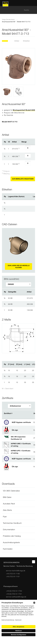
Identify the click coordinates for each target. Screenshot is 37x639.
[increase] (33, 149)
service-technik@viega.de (15, 571)
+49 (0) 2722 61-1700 (14, 591)
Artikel (16, 41)
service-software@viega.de (16, 597)
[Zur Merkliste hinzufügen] (34, 32)
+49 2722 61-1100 (13, 574)
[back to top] (33, 561)
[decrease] (23, 149)
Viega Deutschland (8, 19)
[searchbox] (17, 10)
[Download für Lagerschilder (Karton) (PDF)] (26, 196)
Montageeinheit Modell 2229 (24, 110)
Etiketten (26, 41)
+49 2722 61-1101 (13, 576)
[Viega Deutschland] (5, 3)
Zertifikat (7, 413)
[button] (18, 491)
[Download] (19, 298)
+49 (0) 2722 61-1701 (14, 594)
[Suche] (34, 10)
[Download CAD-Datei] (19, 292)
